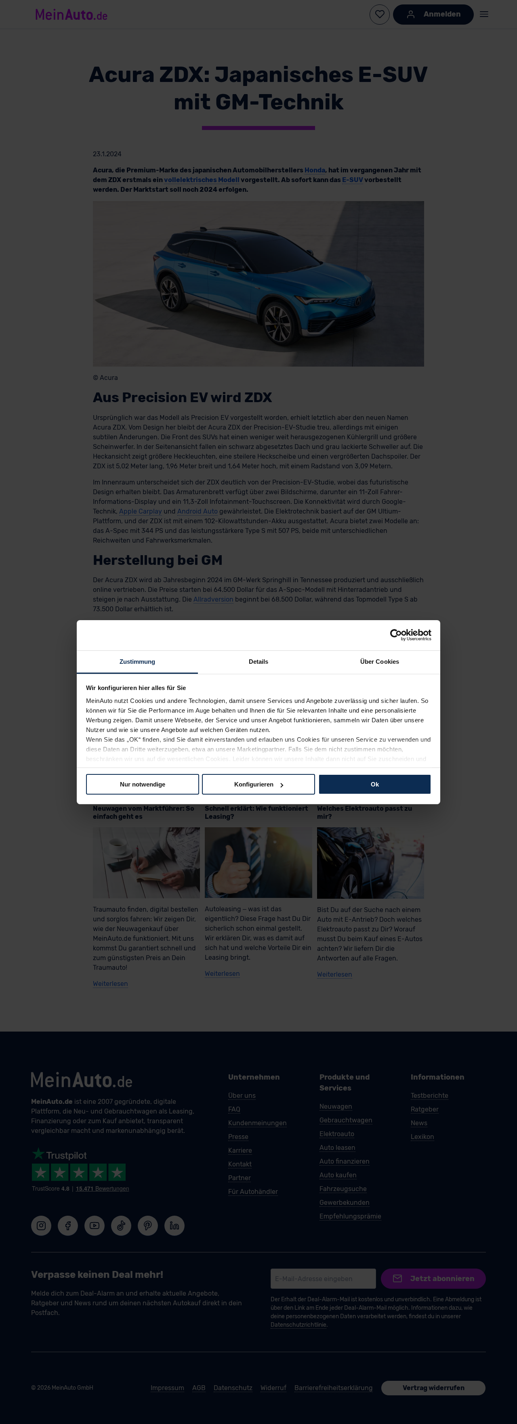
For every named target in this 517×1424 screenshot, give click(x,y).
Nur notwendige (142, 784)
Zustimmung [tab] (138, 661)
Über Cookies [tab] (379, 661)
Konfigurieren (253, 784)
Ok (375, 784)
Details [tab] (259, 661)
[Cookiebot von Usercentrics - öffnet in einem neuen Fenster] (396, 635)
